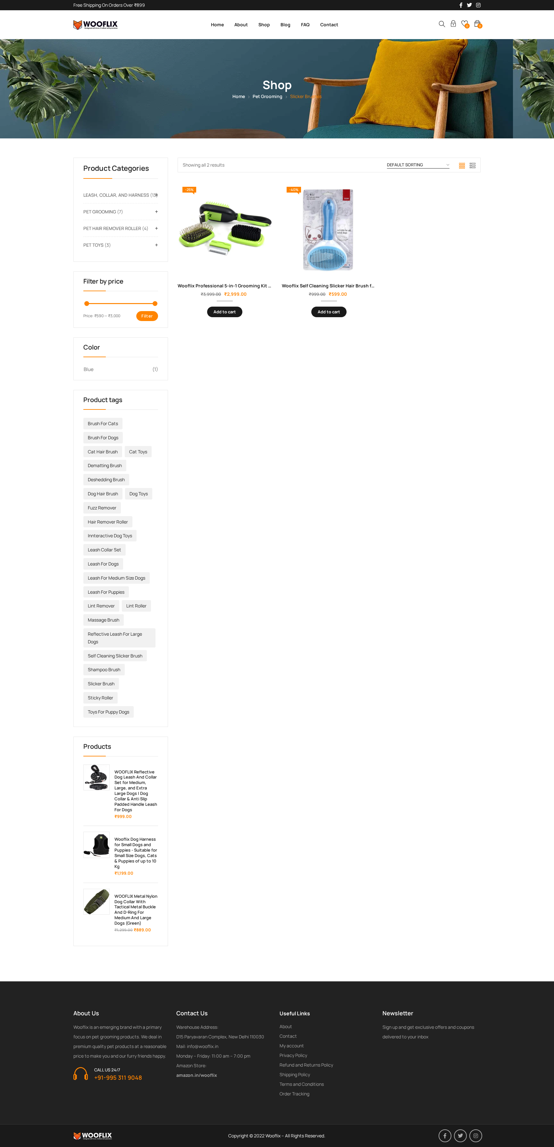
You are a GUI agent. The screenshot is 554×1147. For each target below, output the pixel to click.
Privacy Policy (293, 1055)
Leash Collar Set (104, 550)
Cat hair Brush (103, 452)
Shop (264, 24)
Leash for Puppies (106, 592)
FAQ (305, 24)
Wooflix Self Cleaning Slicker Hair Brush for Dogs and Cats (345, 286)
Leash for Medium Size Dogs (116, 578)
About (241, 24)
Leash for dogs (103, 564)
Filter (147, 316)
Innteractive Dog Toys (110, 535)
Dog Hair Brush (103, 494)
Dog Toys (139, 494)
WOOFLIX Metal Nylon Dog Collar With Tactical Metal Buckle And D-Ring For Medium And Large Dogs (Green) (135, 910)
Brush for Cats (103, 423)
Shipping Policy (295, 1074)
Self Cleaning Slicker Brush (115, 656)
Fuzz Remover (102, 508)
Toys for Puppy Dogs (108, 712)
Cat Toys (138, 452)
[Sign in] (453, 24)
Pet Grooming (267, 96)
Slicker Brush (101, 684)
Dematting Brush (105, 465)
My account (292, 1046)
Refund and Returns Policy (306, 1065)
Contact (329, 24)
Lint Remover (101, 606)
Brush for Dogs (103, 437)
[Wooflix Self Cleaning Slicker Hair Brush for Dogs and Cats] (329, 229)
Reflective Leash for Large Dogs (115, 638)
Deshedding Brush (106, 479)
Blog (285, 24)
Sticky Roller (100, 698)
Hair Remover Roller (108, 522)
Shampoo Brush (104, 669)
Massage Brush (103, 620)
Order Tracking (294, 1094)
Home (217, 24)
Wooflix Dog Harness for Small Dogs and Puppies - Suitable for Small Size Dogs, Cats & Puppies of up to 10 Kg (135, 853)
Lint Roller (136, 606)
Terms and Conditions (302, 1084)
